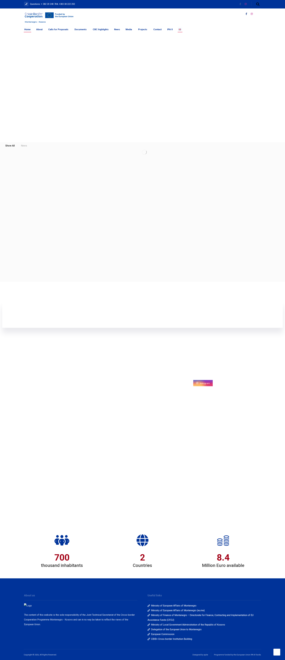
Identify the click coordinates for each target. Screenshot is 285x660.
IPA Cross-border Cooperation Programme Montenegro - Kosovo (46, 400)
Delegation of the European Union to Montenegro (176, 629)
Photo (36, 512)
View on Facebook (35, 517)
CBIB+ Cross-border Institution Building (171, 639)
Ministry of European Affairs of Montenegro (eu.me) (178, 610)
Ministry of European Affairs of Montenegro (173, 605)
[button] (257, 4)
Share (47, 517)
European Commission (162, 634)
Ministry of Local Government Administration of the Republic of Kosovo (188, 624)
